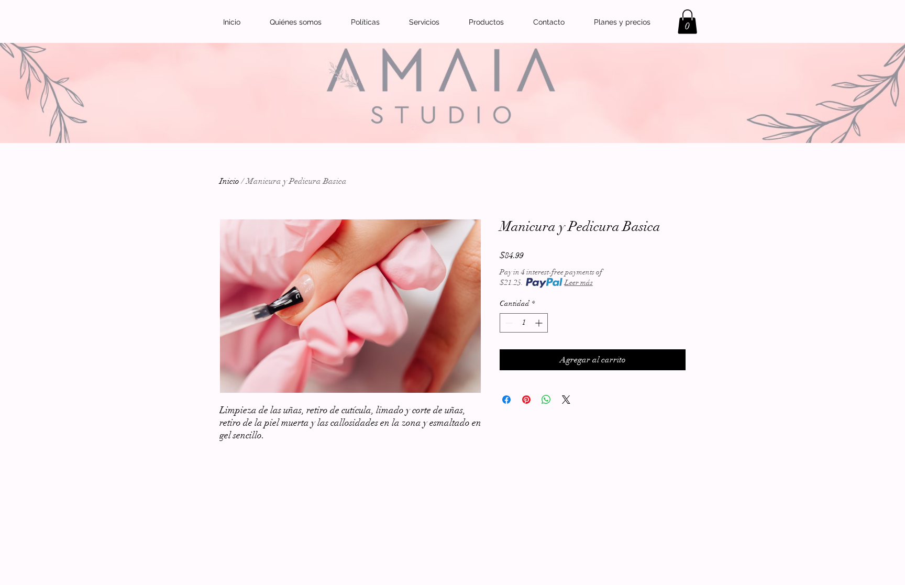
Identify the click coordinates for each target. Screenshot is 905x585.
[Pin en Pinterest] (526, 399)
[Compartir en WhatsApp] (546, 399)
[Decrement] (507, 323)
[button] (687, 21)
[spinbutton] (523, 323)
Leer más (579, 282)
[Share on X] (566, 399)
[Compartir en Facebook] (506, 399)
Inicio (229, 181)
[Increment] (539, 323)
